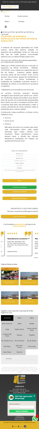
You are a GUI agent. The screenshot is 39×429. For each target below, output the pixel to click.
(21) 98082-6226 (20, 393)
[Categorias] (6, 27)
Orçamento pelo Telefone (19, 191)
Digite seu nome (19, 153)
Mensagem (19, 167)
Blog (6, 21)
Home (7, 16)
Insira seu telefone (14, 404)
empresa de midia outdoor (29, 32)
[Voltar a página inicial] (19, 11)
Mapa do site (19, 419)
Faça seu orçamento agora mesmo (10, 7)
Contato (21, 21)
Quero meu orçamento (19, 216)
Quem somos (23, 16)
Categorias (12, 32)
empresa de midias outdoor (21, 32)
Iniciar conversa (22, 411)
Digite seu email (19, 158)
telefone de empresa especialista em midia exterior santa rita (5, 34)
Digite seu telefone (19, 163)
